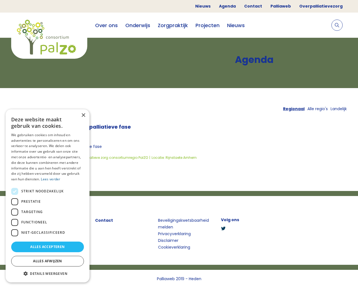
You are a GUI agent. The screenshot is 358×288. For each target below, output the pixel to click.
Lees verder (50, 179)
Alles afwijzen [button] (47, 261)
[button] (47, 273)
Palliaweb (280, 6)
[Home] (49, 38)
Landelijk (339, 109)
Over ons (106, 25)
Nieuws (203, 6)
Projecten (208, 25)
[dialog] (48, 195)
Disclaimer (168, 240)
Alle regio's (317, 109)
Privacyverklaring (174, 234)
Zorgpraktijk (173, 25)
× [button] (83, 115)
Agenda (227, 6)
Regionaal (294, 109)
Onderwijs (137, 25)
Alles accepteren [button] (47, 246)
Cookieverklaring (174, 247)
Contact (253, 6)
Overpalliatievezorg (321, 6)
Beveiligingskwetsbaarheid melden (183, 224)
